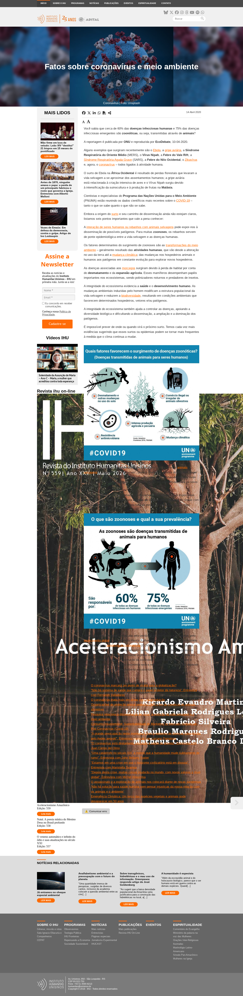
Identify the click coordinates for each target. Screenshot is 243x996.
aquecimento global (96, 640)
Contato (166, 3)
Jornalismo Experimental (104, 940)
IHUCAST (96, 944)
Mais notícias (98, 929)
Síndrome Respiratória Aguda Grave (108, 159)
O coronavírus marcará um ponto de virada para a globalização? (133, 685)
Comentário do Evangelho (186, 929)
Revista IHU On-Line (129, 933)
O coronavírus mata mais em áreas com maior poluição (128, 699)
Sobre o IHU (59, 3)
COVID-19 (183, 200)
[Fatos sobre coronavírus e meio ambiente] (109, 113)
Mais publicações (128, 929)
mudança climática (124, 255)
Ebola (156, 150)
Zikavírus (191, 159)
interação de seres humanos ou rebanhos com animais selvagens (130, 227)
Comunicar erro (96, 811)
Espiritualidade (147, 3)
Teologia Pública (72, 933)
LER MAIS (49, 156)
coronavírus (107, 164)
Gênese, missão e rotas (49, 929)
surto (115, 214)
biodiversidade (131, 295)
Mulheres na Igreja (182, 958)
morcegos (128, 268)
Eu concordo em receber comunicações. (58, 305)
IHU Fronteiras (71, 936)
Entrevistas (97, 933)
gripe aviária (173, 150)
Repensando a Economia (77, 940)
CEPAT (40, 940)
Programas (77, 3)
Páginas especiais (100, 936)
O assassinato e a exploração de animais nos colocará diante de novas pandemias (146, 782)
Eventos (128, 3)
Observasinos (71, 929)
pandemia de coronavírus (123, 645)
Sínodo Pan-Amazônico (185, 955)
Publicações (111, 3)
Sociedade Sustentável (76, 944)
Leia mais (46, 814)
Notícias (94, 3)
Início (44, 3)
